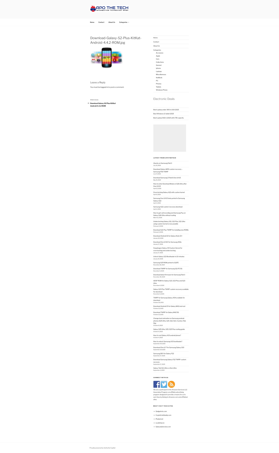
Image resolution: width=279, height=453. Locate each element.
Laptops (159, 71)
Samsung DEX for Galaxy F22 (163, 353)
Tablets (158, 87)
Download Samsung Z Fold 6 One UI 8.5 (167, 178)
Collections (160, 62)
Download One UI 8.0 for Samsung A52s (167, 242)
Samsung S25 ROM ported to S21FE (166, 263)
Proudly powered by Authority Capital (102, 448)
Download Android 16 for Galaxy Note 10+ (167, 236)
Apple (158, 56)
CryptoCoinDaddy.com (163, 415)
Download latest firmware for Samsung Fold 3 (169, 275)
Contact (101, 22)
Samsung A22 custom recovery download (167, 207)
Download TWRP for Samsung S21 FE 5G (167, 269)
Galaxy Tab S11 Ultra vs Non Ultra (165, 368)
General (158, 65)
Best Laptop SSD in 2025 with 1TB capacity (168, 118)
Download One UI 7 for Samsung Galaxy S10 (168, 347)
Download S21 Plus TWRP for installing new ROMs (171, 230)
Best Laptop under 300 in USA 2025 (166, 110)
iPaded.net (159, 419)
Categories (123, 22)
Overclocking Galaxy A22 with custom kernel (169, 192)
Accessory (159, 53)
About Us (111, 22)
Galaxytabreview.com (163, 427)
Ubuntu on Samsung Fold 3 (162, 163)
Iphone (158, 68)
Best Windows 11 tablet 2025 (163, 114)
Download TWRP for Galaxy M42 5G (166, 312)
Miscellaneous (161, 74)
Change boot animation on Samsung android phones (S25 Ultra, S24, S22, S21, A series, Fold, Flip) (169, 320)
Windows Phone (161, 90)
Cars (157, 59)
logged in (104, 87)
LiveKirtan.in (160, 423)
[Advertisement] (169, 138)
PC (157, 81)
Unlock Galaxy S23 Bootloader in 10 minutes (168, 256)
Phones (158, 84)
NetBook (159, 77)
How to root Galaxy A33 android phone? (167, 335)
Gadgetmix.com (161, 411)
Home (92, 22)
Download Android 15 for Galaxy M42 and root (169, 306)
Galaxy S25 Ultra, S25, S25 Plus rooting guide (169, 329)
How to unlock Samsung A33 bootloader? (167, 341)
